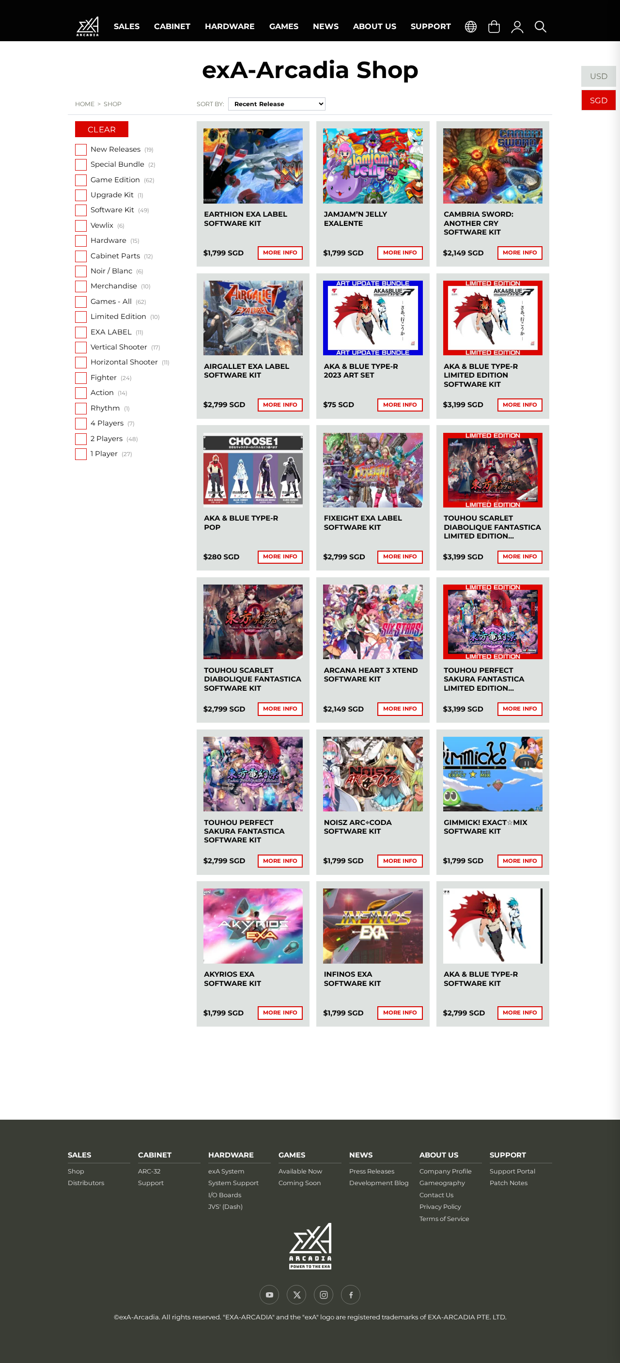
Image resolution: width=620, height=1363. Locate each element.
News (326, 26)
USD (599, 76)
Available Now (300, 1171)
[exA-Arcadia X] (296, 1294)
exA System (226, 1171)
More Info (280, 252)
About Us (374, 26)
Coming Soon (300, 1183)
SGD (599, 100)
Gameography (442, 1183)
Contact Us (436, 1195)
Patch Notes (508, 1183)
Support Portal (512, 1171)
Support (431, 26)
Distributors (86, 1183)
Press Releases (371, 1171)
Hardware (230, 26)
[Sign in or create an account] (517, 26)
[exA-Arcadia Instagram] (323, 1294)
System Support (233, 1183)
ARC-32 (149, 1171)
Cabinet (172, 26)
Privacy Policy (440, 1206)
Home (85, 104)
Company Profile (445, 1171)
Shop (76, 1171)
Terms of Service (444, 1218)
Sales (127, 26)
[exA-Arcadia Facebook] (350, 1294)
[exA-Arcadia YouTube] (269, 1294)
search (540, 26)
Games (283, 26)
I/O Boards (224, 1195)
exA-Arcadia (87, 26)
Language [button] (470, 26)
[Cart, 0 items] (494, 26)
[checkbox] (81, 150)
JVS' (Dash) (225, 1206)
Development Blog (379, 1183)
